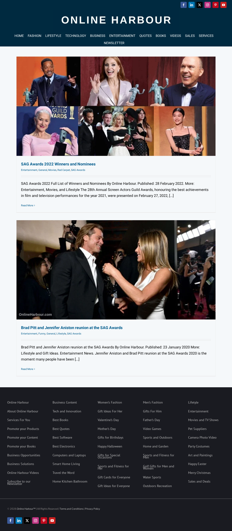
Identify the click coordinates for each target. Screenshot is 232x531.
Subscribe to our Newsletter (18, 482)
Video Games (152, 429)
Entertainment (29, 170)
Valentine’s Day (108, 420)
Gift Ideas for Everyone (114, 486)
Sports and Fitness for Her (113, 467)
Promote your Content (22, 437)
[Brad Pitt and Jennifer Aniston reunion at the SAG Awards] (116, 269)
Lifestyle (61, 334)
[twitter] (27, 520)
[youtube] (52, 520)
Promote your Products (23, 429)
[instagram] (35, 520)
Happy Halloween (110, 446)
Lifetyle (193, 402)
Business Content (65, 402)
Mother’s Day (107, 429)
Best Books (60, 420)
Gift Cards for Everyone (114, 477)
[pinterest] (44, 520)
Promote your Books (21, 446)
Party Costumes (199, 446)
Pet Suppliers (197, 429)
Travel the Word (63, 473)
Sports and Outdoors (157, 437)
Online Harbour (18, 402)
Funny (41, 334)
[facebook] (10, 520)
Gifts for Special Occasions (109, 456)
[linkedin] (19, 520)
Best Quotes (61, 429)
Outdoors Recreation (157, 486)
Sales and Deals (199, 481)
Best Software (62, 437)
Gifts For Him (152, 411)
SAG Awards (78, 170)
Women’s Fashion (110, 402)
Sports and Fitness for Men (158, 456)
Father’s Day (151, 420)
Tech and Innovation (67, 411)
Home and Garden (155, 446)
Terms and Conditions (71, 508)
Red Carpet (63, 170)
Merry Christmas (199, 473)
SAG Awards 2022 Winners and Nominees (58, 164)
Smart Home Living (66, 464)
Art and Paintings (200, 455)
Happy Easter (197, 464)
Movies (52, 170)
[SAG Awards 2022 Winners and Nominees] (116, 106)
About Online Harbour (22, 411)
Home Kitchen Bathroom (70, 481)
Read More (27, 205)
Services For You (18, 420)
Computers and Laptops (69, 455)
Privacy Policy (92, 508)
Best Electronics (64, 446)
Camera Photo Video (202, 437)
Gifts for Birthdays (110, 437)
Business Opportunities (23, 455)
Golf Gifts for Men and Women (158, 467)
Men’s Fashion (153, 402)
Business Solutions (20, 464)
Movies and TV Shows (203, 420)
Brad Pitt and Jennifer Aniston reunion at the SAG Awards (72, 328)
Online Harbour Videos (23, 473)
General (42, 170)
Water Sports (152, 477)
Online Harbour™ (26, 508)
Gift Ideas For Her (110, 411)
